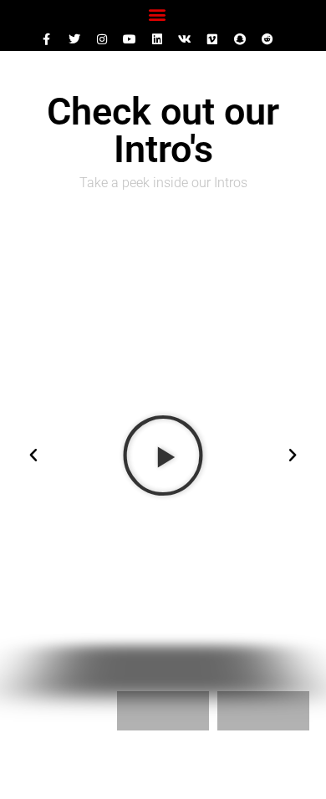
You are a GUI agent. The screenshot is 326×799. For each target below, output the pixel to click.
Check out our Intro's (163, 130)
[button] (157, 14)
